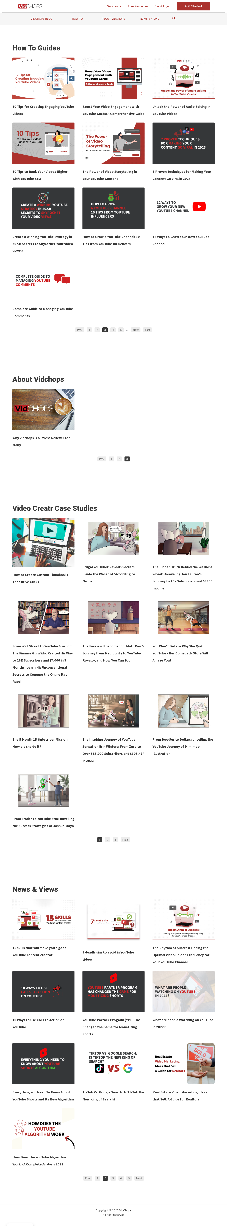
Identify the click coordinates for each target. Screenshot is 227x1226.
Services (112, 6)
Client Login (162, 6)
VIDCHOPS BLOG (41, 18)
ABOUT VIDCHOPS (113, 18)
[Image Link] (43, 78)
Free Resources (138, 6)
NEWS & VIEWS (149, 18)
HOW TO (77, 18)
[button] (120, 6)
